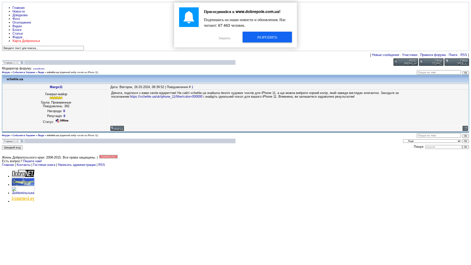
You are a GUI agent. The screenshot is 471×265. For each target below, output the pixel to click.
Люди (41, 72)
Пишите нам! (32, 161)
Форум (6, 72)
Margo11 (56, 87)
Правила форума (433, 55)
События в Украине (24, 72)
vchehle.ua (53, 72)
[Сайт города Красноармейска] (23, 201)
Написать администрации (77, 165)
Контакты (23, 165)
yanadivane (39, 68)
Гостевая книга (44, 165)
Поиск (453, 55)
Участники (409, 55)
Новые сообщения (385, 55)
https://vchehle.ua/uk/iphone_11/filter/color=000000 (166, 96)
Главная (8, 165)
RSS (463, 55)
